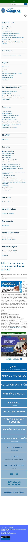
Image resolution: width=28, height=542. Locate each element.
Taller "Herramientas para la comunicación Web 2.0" (13, 266)
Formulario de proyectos (7, 77)
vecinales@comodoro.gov (15, 327)
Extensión (3, 333)
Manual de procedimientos (8, 75)
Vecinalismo (23, 333)
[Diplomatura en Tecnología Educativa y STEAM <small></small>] (14, 348)
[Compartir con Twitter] (6, 276)
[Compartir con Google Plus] (4, 276)
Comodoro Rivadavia (11, 333)
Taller (18, 333)
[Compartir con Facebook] (2, 276)
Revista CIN (5, 255)
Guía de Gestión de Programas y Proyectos (12, 73)
